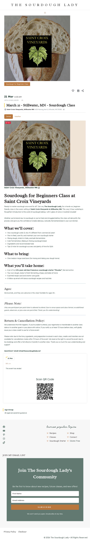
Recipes (53, 433)
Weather (18, 116)
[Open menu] (45, 12)
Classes (53, 437)
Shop (72, 433)
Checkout (22, 532)
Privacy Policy (10, 532)
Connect (73, 437)
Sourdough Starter (58, 441)
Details (8, 116)
